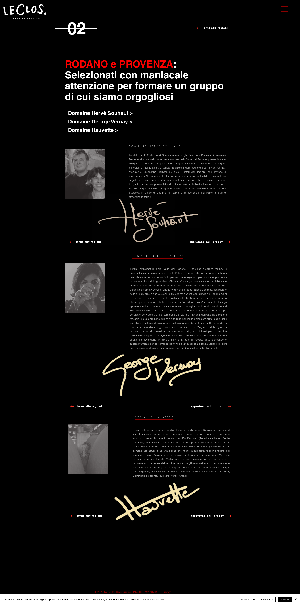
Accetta (285, 599)
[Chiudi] (296, 599)
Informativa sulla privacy (150, 599)
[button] (284, 9)
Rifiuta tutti (267, 599)
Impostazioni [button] (248, 599)
